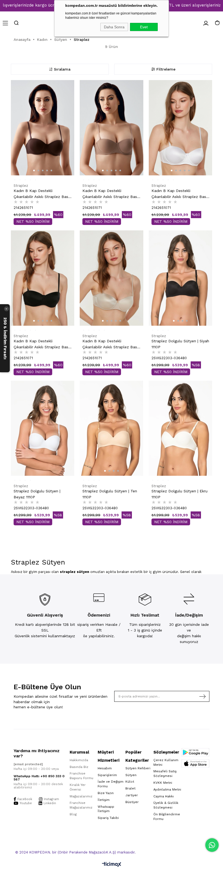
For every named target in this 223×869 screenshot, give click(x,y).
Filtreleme (165, 69)
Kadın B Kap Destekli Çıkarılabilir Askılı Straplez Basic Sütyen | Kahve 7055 (42, 194)
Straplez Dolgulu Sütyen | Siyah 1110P (180, 344)
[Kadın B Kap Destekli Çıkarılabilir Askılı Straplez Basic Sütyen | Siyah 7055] (42, 278)
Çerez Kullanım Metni (165, 762)
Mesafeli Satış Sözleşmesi (164, 773)
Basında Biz (79, 767)
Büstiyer (132, 802)
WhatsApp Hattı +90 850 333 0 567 (39, 777)
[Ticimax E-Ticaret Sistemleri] (111, 865)
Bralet (130, 788)
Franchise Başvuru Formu (81, 776)
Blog (73, 814)
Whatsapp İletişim (106, 809)
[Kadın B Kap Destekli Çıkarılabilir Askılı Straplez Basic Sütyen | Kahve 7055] (42, 127)
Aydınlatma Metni (167, 789)
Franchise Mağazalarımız (81, 805)
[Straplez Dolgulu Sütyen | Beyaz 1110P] (42, 428)
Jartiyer (131, 795)
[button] (34, 170)
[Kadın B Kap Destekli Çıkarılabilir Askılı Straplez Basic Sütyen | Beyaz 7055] (180, 127)
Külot (129, 781)
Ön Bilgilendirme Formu (166, 816)
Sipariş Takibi (108, 818)
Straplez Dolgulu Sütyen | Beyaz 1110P (37, 494)
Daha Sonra (114, 27)
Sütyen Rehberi (137, 768)
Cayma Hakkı (163, 796)
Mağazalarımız (81, 796)
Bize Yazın (106, 793)
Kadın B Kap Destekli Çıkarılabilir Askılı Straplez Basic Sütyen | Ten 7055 (111, 344)
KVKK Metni (162, 783)
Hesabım (105, 768)
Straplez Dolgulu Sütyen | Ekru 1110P (179, 494)
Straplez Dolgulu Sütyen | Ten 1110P (109, 494)
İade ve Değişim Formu (110, 784)
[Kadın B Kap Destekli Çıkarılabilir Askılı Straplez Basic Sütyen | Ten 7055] (111, 278)
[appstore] (195, 763)
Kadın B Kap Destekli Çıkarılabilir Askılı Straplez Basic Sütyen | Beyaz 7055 (180, 194)
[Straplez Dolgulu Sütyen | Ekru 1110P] (180, 428)
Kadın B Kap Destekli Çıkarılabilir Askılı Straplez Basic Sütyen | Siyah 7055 (42, 344)
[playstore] (195, 752)
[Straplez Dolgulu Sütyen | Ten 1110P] (111, 428)
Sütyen (131, 775)
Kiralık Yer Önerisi (78, 787)
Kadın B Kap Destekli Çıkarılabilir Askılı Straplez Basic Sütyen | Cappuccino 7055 (111, 194)
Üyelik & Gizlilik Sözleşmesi (165, 805)
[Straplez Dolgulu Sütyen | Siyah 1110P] (180, 278)
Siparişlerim (107, 775)
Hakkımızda (79, 760)
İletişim (104, 800)
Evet (144, 27)
